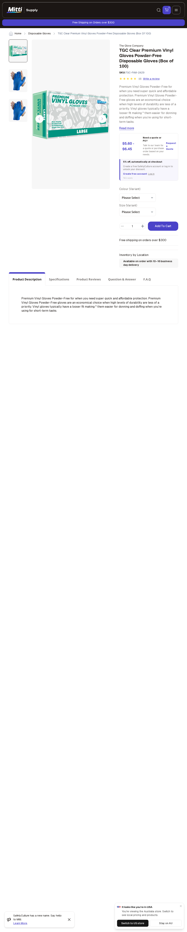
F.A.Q (147, 279)
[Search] (158, 10)
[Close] (181, 906)
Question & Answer (122, 279)
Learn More (20, 923)
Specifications (59, 279)
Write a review (151, 78)
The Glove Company (131, 45)
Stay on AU (166, 923)
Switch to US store (132, 923)
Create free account (135, 173)
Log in (151, 173)
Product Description (27, 279)
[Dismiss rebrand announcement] (69, 920)
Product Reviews (89, 279)
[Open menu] (176, 10)
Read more (126, 128)
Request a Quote (170, 146)
